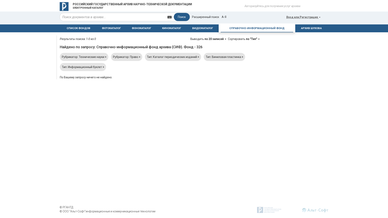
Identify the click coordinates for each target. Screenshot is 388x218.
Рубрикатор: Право (126, 57)
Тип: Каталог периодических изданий (173, 57)
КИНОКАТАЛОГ (171, 28)
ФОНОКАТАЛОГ (141, 28)
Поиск (182, 17)
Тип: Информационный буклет (83, 67)
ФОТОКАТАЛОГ (111, 28)
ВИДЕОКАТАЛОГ (202, 28)
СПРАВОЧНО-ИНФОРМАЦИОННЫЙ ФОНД (257, 28)
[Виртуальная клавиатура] (169, 17)
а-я (224, 17)
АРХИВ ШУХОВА (311, 28)
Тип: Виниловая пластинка (224, 57)
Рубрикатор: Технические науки (84, 57)
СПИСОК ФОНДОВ (78, 28)
